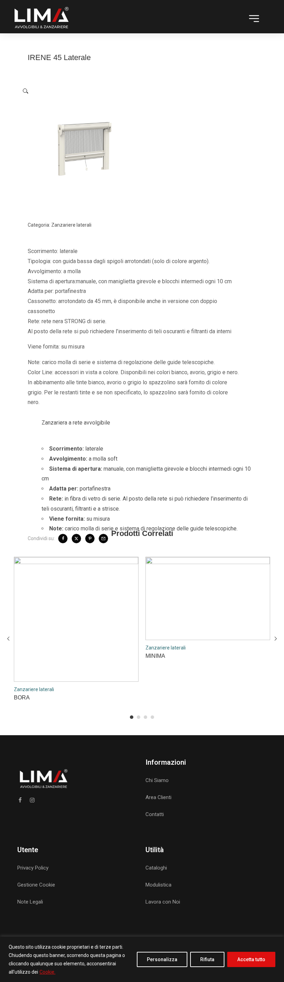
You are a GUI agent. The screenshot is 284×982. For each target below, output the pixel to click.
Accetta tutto (251, 959)
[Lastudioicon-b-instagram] (32, 800)
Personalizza (162, 959)
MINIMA (155, 656)
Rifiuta (207, 959)
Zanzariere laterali (71, 225)
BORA (22, 697)
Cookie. (47, 972)
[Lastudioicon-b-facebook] (20, 800)
